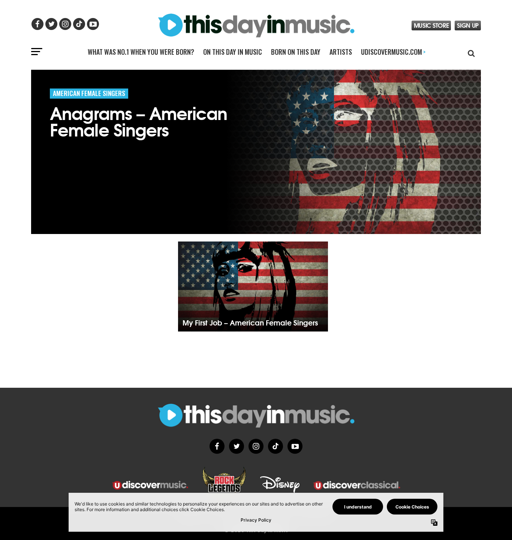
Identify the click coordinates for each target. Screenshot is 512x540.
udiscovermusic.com (393, 52)
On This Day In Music (232, 52)
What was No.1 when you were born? (141, 52)
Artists (340, 52)
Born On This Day (295, 52)
